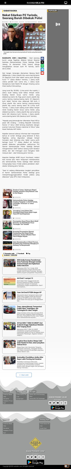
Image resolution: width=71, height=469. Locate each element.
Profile (23, 7)
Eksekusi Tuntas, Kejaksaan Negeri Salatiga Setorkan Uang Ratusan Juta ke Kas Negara (25, 191)
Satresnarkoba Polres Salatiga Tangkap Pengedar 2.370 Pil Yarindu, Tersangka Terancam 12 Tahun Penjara (25, 203)
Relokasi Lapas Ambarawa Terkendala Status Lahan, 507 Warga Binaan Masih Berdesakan (63, 74)
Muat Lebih (25, 375)
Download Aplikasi (53, 7)
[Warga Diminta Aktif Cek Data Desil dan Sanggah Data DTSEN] (52, 56)
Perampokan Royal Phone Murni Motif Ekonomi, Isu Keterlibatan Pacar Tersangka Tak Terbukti (25, 222)
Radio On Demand (36, 7)
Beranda (6, 7)
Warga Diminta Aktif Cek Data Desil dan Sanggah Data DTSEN (62, 55)
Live (65, 7)
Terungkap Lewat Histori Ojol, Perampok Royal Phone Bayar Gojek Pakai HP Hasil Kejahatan (25, 212)
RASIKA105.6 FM (35, 3)
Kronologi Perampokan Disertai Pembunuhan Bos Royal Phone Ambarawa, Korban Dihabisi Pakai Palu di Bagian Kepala (24, 234)
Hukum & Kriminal (32, 22)
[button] (42, 58)
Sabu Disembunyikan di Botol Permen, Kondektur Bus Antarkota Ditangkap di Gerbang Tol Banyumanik (25, 243)
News (15, 7)
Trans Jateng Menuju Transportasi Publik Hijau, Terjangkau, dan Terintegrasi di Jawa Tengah (62, 65)
